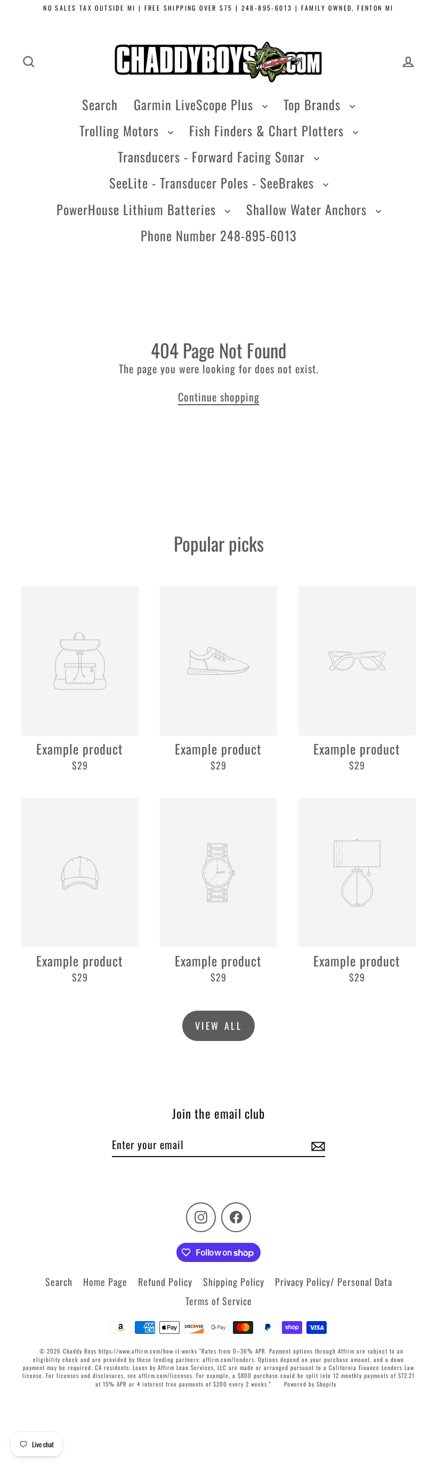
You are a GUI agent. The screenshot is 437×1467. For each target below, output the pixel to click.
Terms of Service (218, 1301)
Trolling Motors (121, 130)
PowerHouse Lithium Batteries (138, 209)
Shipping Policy (233, 1282)
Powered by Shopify (310, 1384)
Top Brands (314, 104)
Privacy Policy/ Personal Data (333, 1282)
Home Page (105, 1282)
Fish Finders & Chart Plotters (268, 130)
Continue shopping (219, 397)
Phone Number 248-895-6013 (219, 235)
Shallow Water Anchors (308, 209)
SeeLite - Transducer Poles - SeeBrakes (213, 182)
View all (218, 1025)
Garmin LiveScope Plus (195, 104)
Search (100, 104)
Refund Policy (165, 1282)
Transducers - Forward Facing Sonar (213, 156)
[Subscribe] (316, 1145)
